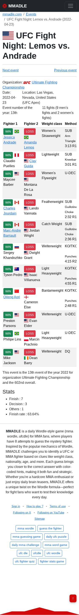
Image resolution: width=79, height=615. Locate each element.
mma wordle (25, 528)
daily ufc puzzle (56, 536)
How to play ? (35, 506)
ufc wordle (53, 553)
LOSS (30, 131)
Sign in (16, 506)
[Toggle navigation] (70, 6)
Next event (11, 70)
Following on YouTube (50, 512)
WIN (8, 131)
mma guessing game (27, 536)
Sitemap (40, 518)
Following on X (22, 512)
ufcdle (37, 553)
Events (31, 14)
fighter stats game (52, 561)
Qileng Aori (11, 297)
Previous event (65, 70)
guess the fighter (50, 528)
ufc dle (23, 553)
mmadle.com (12, 14)
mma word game (56, 545)
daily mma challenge (25, 545)
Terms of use (58, 506)
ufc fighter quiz (25, 561)
